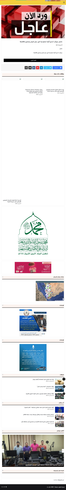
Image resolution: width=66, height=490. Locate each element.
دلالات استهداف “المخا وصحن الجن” (45, 387)
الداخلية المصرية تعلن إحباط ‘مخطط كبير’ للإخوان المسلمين (44, 465)
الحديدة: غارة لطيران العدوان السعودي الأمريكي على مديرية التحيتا (12, 201)
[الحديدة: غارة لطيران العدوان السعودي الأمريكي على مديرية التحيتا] (11, 138)
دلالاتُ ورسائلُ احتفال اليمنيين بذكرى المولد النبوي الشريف (40, 394)
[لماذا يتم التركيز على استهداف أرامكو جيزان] (59, 382)
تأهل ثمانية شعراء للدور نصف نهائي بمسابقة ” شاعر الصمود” (39, 407)
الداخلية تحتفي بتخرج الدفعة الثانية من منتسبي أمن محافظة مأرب (37, 422)
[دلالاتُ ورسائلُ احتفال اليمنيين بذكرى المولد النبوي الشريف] (59, 396)
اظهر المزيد (33, 60)
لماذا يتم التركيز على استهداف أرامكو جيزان (43, 379)
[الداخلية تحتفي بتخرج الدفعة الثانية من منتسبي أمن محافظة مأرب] (59, 424)
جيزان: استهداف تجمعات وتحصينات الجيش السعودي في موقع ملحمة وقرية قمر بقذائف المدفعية (33, 91)
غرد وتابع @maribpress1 (59, 480)
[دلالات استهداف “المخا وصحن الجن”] (59, 389)
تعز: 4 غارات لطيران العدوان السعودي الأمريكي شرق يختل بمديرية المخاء (55, 90)
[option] (33, 451)
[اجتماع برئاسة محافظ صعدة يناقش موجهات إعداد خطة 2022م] (59, 417)
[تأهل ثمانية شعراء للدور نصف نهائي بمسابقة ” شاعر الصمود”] (59, 410)
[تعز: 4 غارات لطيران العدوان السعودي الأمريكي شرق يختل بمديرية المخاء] (54, 83)
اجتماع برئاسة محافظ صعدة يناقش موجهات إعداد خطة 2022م (38, 415)
